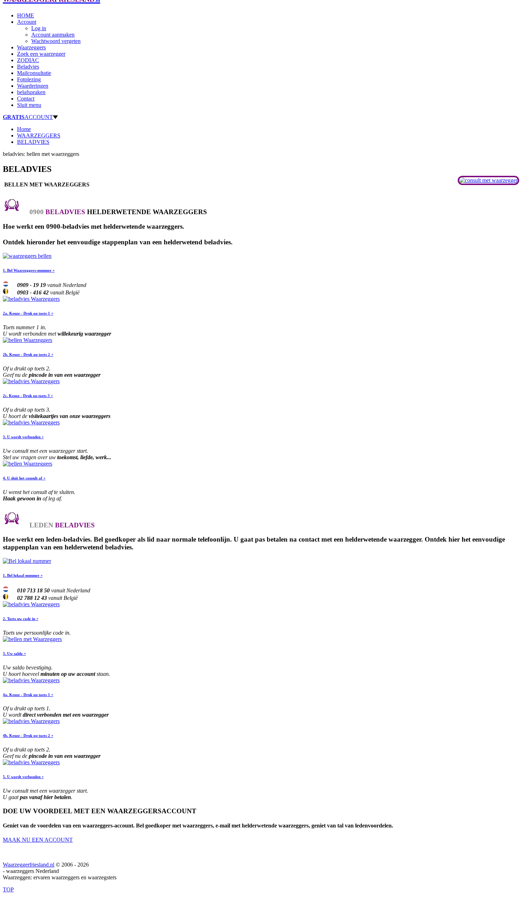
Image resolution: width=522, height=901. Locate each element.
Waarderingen (32, 86)
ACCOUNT (28, 117)
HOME (25, 15)
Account (26, 22)
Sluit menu (29, 105)
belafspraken (31, 92)
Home (24, 129)
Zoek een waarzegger (41, 54)
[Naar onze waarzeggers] (488, 180)
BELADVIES (33, 142)
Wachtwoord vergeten (56, 41)
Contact (25, 99)
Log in (38, 28)
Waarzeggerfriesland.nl (28, 865)
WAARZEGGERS (38, 135)
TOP (8, 889)
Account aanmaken (53, 35)
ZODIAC (28, 60)
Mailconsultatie (34, 73)
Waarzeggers (31, 47)
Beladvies (28, 67)
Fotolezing (29, 79)
